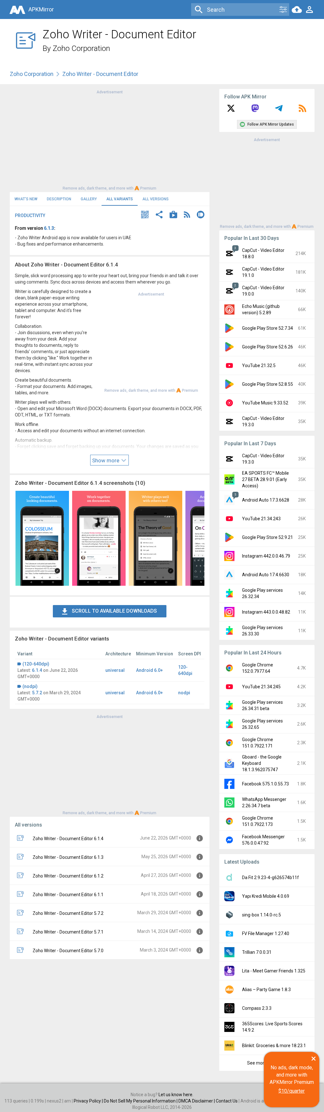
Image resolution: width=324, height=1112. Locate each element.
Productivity (30, 215)
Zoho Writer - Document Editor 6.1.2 (68, 875)
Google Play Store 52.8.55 (267, 384)
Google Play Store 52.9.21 (267, 537)
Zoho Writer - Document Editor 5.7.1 (68, 931)
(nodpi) (30, 686)
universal (115, 670)
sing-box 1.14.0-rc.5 (261, 914)
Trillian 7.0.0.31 (256, 952)
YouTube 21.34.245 (261, 686)
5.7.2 (37, 692)
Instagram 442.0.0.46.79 (266, 556)
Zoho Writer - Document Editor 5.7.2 (68, 913)
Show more (106, 460)
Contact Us (227, 1100)
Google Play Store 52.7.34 (267, 328)
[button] (145, 215)
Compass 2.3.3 (256, 1008)
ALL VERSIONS (155, 199)
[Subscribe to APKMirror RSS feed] (302, 110)
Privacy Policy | (89, 1100)
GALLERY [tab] (89, 199)
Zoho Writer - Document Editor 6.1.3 (68, 857)
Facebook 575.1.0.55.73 (265, 783)
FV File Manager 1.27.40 (265, 933)
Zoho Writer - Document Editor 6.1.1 (68, 894)
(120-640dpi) (35, 663)
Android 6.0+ (149, 670)
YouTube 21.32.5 (259, 365)
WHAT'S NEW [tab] (26, 199)
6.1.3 (49, 228)
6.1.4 (37, 670)
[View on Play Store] (173, 215)
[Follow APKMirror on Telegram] (279, 110)
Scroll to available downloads (114, 611)
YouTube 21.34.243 (261, 518)
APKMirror (41, 9)
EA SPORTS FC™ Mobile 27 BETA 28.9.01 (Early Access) (265, 479)
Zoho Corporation (81, 48)
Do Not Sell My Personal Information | (141, 1100)
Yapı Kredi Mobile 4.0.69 (265, 896)
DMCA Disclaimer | (197, 1100)
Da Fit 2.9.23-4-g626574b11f (270, 877)
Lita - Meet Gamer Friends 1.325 (273, 970)
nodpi (184, 692)
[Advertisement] (109, 139)
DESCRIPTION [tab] (59, 199)
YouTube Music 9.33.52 (265, 402)
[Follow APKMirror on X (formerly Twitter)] (231, 110)
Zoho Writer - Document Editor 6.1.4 (68, 838)
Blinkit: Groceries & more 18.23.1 (274, 1045)
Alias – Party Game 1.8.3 (266, 989)
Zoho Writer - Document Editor (100, 74)
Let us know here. (176, 1094)
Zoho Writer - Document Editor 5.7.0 (68, 950)
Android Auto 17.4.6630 (265, 574)
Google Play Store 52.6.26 (267, 346)
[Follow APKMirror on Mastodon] (255, 110)
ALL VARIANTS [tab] (119, 199)
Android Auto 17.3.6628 (265, 500)
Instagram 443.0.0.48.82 (266, 612)
